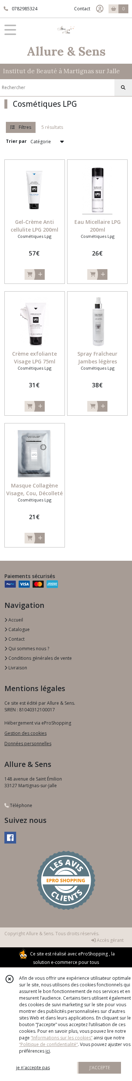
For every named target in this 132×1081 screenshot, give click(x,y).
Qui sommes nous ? (28, 648)
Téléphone (20, 805)
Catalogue (18, 629)
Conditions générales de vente (39, 658)
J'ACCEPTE (99, 1067)
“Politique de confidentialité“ (48, 1044)
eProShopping (93, 954)
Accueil (15, 620)
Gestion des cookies (25, 733)
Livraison (17, 668)
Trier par (16, 141)
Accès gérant (110, 940)
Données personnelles (27, 743)
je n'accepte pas (33, 1067)
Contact (82, 9)
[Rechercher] (123, 87)
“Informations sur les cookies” (61, 1038)
